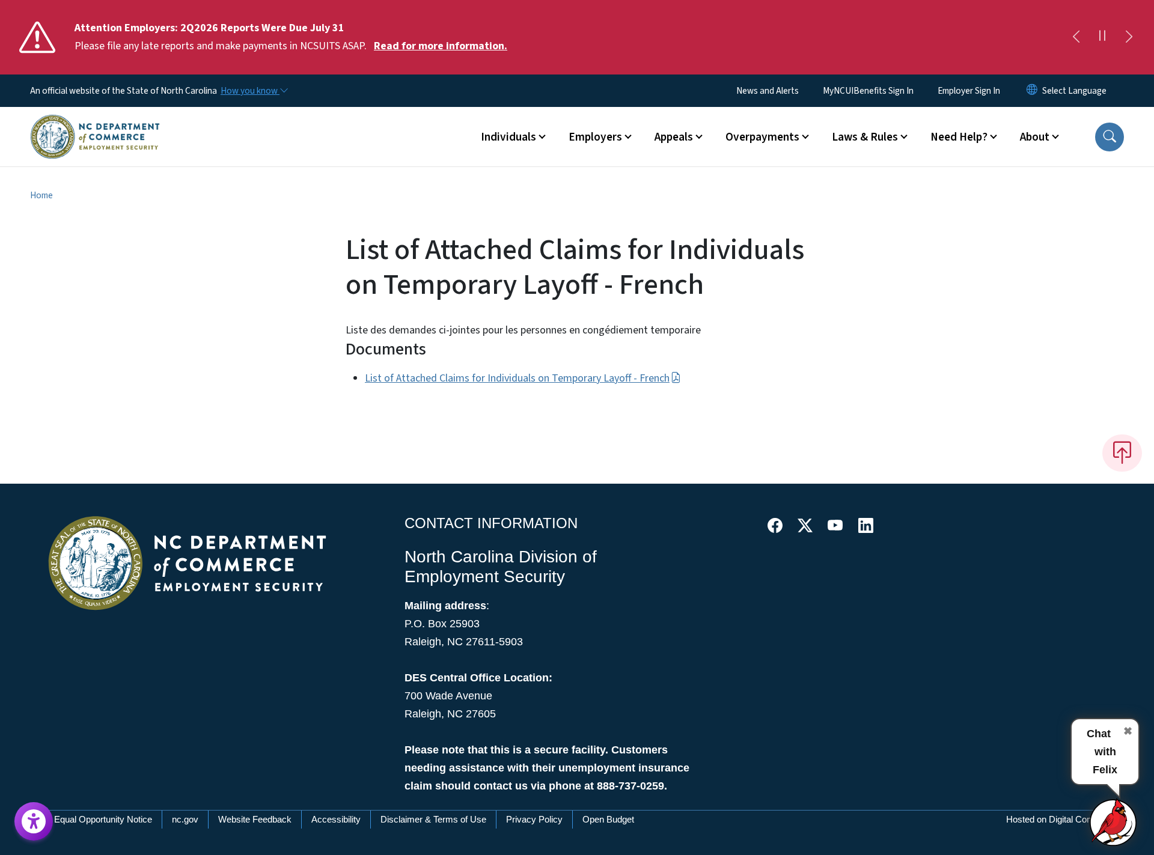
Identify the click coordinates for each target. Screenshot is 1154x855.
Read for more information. (440, 45)
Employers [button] (595, 137)
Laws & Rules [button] (865, 137)
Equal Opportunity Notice (103, 819)
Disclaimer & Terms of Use (433, 819)
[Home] (95, 123)
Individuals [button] (508, 137)
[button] (1109, 137)
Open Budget (608, 819)
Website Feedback (255, 819)
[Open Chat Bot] (1114, 822)
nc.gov (185, 819)
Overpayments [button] (762, 137)
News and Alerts (767, 90)
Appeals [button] (674, 137)
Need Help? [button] (959, 137)
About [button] (1034, 137)
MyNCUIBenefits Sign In (868, 90)
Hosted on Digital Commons (1061, 819)
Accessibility (336, 819)
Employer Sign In (969, 90)
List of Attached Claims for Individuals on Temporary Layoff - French (517, 378)
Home (41, 195)
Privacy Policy (534, 819)
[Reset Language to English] (1032, 91)
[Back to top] (1122, 453)
